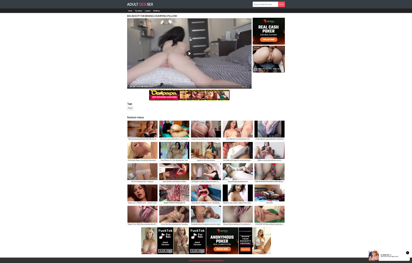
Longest (148, 11)
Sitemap (220, 260)
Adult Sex (140, 4)
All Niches (156, 11)
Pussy (130, 108)
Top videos (138, 11)
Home (130, 11)
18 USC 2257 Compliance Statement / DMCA (203, 260)
